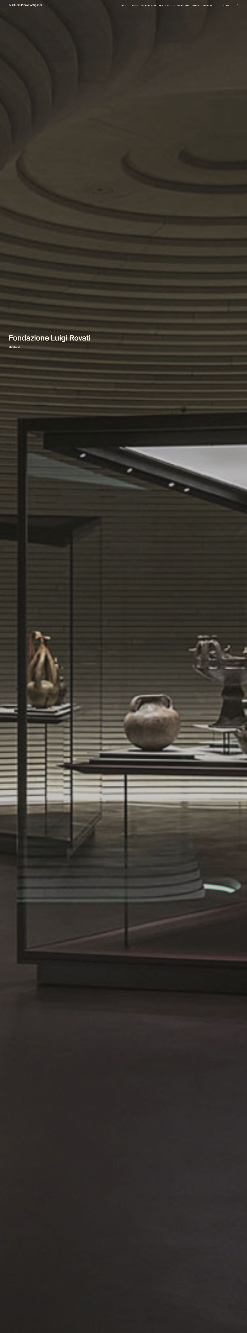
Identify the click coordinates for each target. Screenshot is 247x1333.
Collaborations (180, 5)
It (223, 5)
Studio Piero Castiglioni (27, 5)
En (227, 5)
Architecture (148, 5)
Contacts (207, 5)
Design (134, 5)
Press (195, 5)
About (124, 5)
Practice (164, 5)
